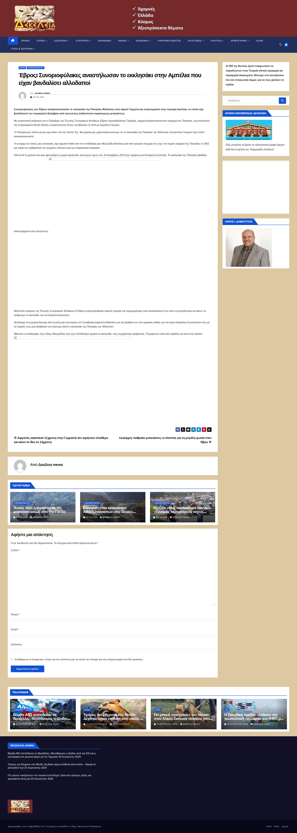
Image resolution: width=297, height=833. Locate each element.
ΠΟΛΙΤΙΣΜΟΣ (195, 40)
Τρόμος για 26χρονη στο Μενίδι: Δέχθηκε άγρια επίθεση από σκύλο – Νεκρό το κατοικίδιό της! (113, 718)
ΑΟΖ (226, 710)
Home (269, 826)
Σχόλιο (15, 550)
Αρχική (285, 826)
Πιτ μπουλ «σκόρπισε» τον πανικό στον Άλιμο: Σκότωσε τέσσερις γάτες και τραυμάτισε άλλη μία (183, 718)
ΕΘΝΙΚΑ (123, 40)
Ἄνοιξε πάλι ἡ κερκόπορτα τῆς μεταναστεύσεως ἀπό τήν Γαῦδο (39, 510)
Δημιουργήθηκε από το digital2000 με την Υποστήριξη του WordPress (39, 826)
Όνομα (15, 614)
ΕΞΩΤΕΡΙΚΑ (83, 40)
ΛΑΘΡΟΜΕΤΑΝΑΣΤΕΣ (169, 40)
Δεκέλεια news (42, 93)
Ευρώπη (29, 710)
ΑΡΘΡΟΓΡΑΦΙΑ (239, 40)
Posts (276, 826)
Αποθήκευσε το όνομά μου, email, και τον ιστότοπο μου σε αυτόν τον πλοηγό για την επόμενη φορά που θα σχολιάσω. (79, 659)
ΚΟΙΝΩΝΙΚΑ (142, 40)
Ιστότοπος (16, 644)
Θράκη (22, 68)
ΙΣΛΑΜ (259, 40)
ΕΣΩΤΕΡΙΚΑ (61, 40)
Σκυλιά (87, 710)
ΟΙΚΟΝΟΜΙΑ (104, 40)
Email (15, 629)
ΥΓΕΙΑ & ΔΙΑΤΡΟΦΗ (22, 48)
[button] (280, 44)
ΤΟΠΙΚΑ (41, 40)
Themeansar (95, 826)
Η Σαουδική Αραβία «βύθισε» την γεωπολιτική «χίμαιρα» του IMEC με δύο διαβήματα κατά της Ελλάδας (253, 718)
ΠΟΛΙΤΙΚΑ (216, 40)
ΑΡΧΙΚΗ (25, 40)
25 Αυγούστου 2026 (26, 724)
